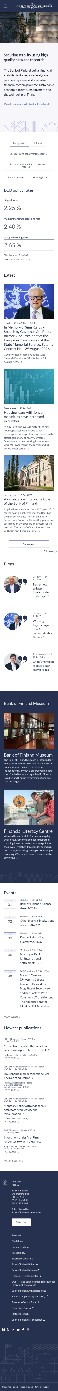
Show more (29, 544)
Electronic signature (22, 1258)
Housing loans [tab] (40, 177)
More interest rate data (17, 259)
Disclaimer (17, 1241)
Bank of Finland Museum (25, 1270)
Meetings (24, 950)
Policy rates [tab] (19, 143)
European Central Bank (24, 1302)
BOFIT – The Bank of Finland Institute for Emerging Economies (33, 1283)
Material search (12, 1160)
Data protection (20, 1246)
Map (14, 1184)
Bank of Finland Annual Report (28, 1290)
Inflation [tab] (38, 143)
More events (11, 1016)
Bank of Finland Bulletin (24, 1264)
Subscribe (21, 1222)
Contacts (16, 1181)
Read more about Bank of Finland (26, 104)
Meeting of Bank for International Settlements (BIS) (31, 958)
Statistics (24, 900)
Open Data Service (22, 1308)
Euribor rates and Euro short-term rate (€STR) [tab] (28, 165)
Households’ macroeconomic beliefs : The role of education (27, 1076)
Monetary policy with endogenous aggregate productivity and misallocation (25, 1110)
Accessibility (18, 1252)
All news (49, 551)
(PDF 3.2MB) (10, 1090)
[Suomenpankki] (32, 6)
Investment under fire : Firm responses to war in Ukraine (21, 1139)
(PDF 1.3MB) (10, 1152)
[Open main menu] (8, 6)
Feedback (17, 1235)
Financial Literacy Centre (25, 1275)
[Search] (50, 6)
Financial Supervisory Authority (28, 1296)
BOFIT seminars (27, 971)
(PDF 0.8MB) (10, 1058)
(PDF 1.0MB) (10, 1122)
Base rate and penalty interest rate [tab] (28, 153)
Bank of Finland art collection (27, 1319)
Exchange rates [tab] (16, 177)
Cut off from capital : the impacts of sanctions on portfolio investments (26, 1048)
